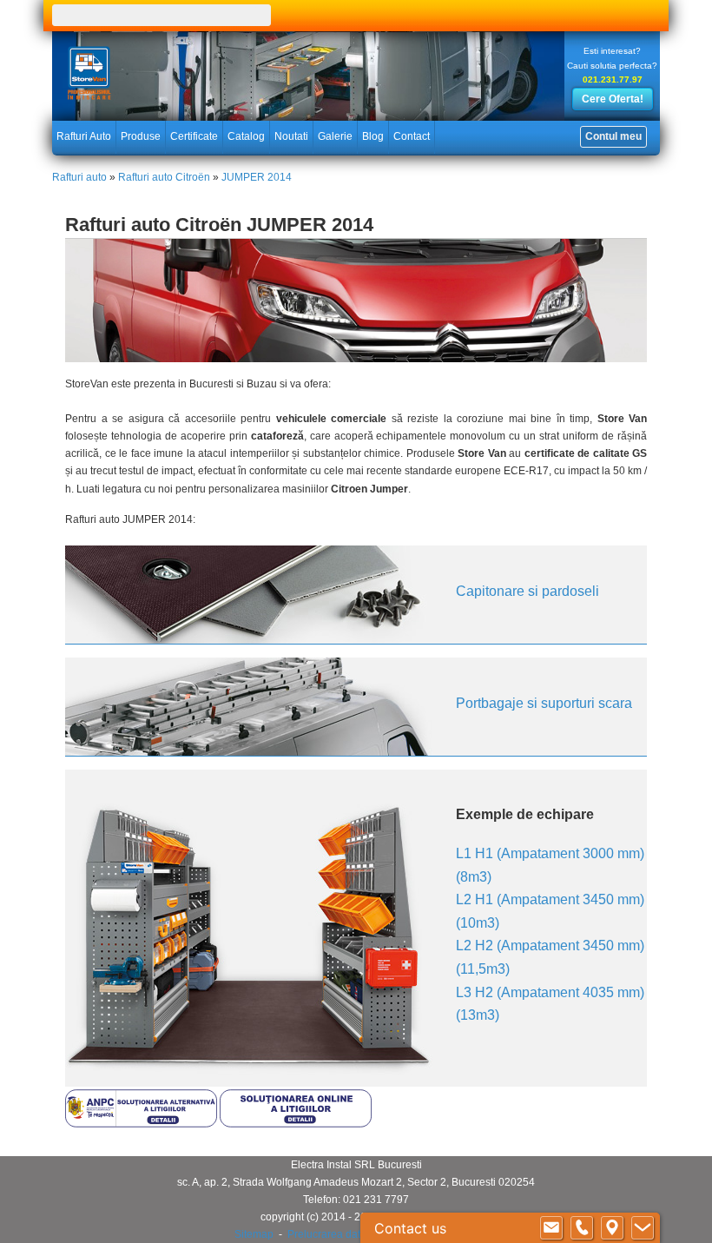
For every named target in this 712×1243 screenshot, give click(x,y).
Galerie (335, 136)
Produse (141, 136)
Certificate (194, 136)
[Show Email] (551, 1228)
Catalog (246, 136)
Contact (411, 136)
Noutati (291, 136)
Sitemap (254, 1234)
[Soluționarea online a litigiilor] (296, 1121)
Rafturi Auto (83, 136)
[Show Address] (612, 1228)
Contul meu (613, 136)
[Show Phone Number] (581, 1228)
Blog (373, 136)
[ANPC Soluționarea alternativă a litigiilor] (141, 1121)
